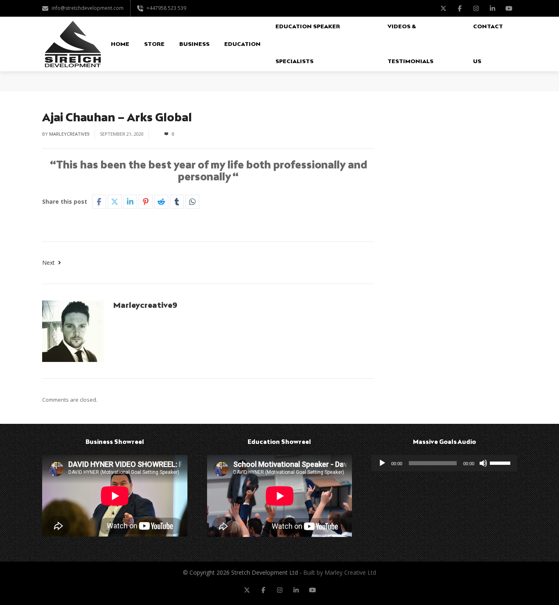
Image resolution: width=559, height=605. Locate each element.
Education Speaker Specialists (307, 43)
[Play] (382, 463)
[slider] (501, 462)
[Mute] (483, 463)
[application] (444, 463)
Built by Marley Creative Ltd (339, 572)
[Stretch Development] (73, 44)
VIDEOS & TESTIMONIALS (410, 43)
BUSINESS (194, 44)
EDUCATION (242, 44)
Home (120, 44)
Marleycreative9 (69, 134)
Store (154, 44)
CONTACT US (488, 43)
